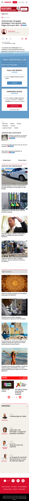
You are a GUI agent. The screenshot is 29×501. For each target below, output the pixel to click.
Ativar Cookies (22, 489)
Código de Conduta (7, 489)
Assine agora (14, 106)
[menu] (2, 2)
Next (20, 397)
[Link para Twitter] (18, 480)
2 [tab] (14, 397)
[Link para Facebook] (13, 480)
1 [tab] (12, 397)
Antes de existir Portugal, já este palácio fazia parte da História (14, 294)
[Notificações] (27, 2)
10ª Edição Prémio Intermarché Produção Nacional (21, 392)
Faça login (13, 65)
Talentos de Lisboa (5, 390)
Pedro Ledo (4, 461)
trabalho (16, 128)
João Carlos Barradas (4, 448)
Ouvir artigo (7, 17)
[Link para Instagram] (23, 480)
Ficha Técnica (14, 486)
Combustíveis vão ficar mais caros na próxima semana (13, 211)
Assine (14, 2)
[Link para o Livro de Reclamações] (7, 480)
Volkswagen (5, 125)
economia (13, 125)
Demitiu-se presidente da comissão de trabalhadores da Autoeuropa (17, 136)
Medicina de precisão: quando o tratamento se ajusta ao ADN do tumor (13, 318)
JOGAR (24, 9)
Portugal (4, 14)
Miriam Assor (4, 433)
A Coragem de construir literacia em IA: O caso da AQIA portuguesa (18, 459)
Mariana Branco (11, 31)
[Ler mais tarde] (22, 38)
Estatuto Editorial (5, 486)
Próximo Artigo (22, 160)
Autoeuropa (5, 123)
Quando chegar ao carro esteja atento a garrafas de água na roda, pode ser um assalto (13, 187)
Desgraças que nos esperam (16, 446)
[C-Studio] (14, 271)
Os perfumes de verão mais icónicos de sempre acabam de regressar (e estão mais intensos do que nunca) (13, 342)
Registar (14, 83)
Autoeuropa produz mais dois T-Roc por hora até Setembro (14, 145)
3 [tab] (16, 397)
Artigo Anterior (7, 160)
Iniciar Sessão (21, 2)
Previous (9, 397)
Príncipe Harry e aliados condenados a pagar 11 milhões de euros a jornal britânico (13, 235)
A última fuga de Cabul (18, 416)
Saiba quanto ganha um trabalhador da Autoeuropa (11, 151)
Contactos (15, 489)
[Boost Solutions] (4, 378)
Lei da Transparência (22, 486)
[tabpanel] (7, 386)
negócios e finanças (7, 128)
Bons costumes (12, 443)
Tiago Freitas (5, 420)
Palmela (12, 123)
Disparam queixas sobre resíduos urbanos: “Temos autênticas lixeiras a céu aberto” (13, 259)
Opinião (5, 406)
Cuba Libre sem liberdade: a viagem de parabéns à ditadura (18, 431)
